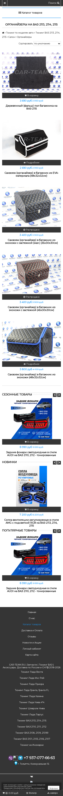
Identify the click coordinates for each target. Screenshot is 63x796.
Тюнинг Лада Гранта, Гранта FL (31, 690)
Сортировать (26, 43)
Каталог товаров (31, 624)
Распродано (32, 229)
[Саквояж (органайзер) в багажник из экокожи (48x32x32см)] (31, 340)
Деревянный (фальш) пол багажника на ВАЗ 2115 (31, 107)
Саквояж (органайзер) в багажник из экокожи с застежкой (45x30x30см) (31, 309)
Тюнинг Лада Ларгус (31, 714)
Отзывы (31, 636)
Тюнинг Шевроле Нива (31, 708)
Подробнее (32, 162)
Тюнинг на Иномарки (32, 745)
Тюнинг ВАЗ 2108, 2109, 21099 (31, 732)
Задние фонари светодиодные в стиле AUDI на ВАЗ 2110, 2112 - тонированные (31, 454)
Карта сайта (31, 654)
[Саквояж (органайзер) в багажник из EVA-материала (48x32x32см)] (31, 139)
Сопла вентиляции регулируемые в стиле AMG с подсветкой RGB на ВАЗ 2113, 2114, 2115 (31, 522)
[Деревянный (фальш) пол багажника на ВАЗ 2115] (31, 72)
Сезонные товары (17, 394)
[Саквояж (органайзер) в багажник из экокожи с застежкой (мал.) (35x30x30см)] (31, 206)
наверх (54, 793)
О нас (31, 618)
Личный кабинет (31, 648)
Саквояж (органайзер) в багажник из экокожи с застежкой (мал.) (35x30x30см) (31, 241)
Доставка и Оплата (31, 630)
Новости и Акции (31, 642)
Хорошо (54, 788)
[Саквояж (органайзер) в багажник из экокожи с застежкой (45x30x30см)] (31, 273)
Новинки (9, 462)
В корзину (33, 95)
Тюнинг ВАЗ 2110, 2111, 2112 (31, 726)
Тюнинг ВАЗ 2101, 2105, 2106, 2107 (31, 739)
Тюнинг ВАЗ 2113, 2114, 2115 (31, 720)
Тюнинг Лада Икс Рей (31, 678)
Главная (31, 612)
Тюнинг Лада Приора (31, 684)
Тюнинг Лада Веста (31, 672)
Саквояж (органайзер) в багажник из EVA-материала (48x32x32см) (32, 174)
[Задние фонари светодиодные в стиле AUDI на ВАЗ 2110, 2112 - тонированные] (31, 418)
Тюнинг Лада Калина (31, 696)
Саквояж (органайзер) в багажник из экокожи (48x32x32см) (31, 376)
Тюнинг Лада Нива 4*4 (31, 702)
